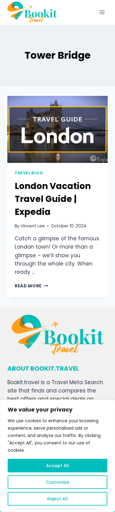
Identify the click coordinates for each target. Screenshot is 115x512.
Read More (31, 286)
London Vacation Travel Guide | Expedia (53, 199)
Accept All (57, 466)
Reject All (57, 499)
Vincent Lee (33, 226)
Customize (57, 482)
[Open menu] (102, 12)
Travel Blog (29, 173)
